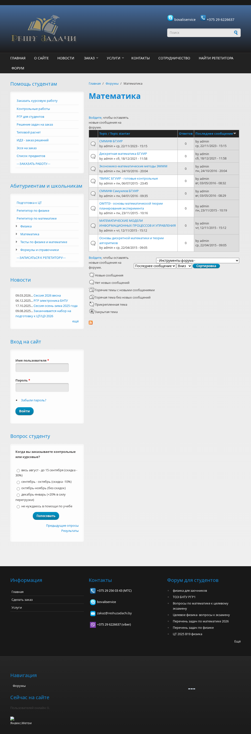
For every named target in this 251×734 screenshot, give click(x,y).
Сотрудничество (174, 58)
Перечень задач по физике (193, 627)
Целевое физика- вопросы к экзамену (201, 615)
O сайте (41, 58)
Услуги (113, 58)
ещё (75, 321)
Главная (17, 58)
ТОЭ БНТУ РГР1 (184, 597)
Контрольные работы (33, 108)
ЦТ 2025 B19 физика (187, 634)
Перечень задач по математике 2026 (201, 621)
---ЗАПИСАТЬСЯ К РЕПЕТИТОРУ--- (41, 257)
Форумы (112, 83)
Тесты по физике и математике (43, 242)
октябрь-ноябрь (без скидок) (43, 488)
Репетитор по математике (37, 218)
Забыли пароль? (33, 400)
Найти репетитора (216, 58)
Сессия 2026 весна (47, 295)
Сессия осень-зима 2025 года (55, 305)
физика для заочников (190, 590)
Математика (29, 234)
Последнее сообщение (214, 133)
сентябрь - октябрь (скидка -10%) (46, 481)
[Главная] (86, 29)
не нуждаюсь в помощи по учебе (46, 506)
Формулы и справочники (39, 250)
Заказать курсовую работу (37, 100)
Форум (18, 68)
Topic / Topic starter (114, 133)
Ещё (237, 641)
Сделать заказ (22, 599)
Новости (65, 58)
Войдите (95, 117)
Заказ (89, 58)
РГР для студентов (30, 116)
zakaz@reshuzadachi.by (114, 613)
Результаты (70, 530)
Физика (26, 226)
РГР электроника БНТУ (51, 300)
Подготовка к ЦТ (29, 202)
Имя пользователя (32, 360)
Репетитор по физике (33, 210)
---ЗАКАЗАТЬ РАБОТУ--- (33, 163)
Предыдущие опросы (62, 525)
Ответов (186, 133)
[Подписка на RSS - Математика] (165, 323)
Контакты (140, 58)
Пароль (22, 380)
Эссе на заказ (27, 148)
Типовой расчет (29, 132)
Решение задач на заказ (35, 124)
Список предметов (31, 156)
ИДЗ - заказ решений (33, 140)
